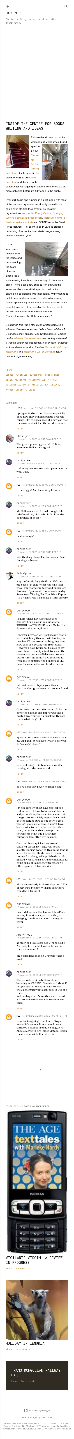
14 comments (28, 1381)
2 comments (22, 1268)
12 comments (23, 1349)
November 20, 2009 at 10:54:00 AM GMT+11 (45, 1015)
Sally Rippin (24, 573)
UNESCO (55, 384)
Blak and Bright (53, 347)
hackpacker (24, 460)
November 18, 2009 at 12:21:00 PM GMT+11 (40, 802)
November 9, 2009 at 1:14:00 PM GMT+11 (43, 530)
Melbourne (20, 379)
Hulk (56, 374)
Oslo (19, 408)
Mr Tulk (52, 379)
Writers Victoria (24, 222)
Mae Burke (46, 1417)
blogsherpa (36, 374)
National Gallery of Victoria (24, 384)
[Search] (66, 5)
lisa (18, 484)
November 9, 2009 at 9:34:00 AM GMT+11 (39, 463)
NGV (46, 384)
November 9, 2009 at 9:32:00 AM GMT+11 (39, 439)
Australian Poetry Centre (37, 213)
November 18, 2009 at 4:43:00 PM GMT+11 (40, 906)
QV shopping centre (53, 307)
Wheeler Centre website (27, 338)
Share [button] (9, 369)
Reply (20, 428)
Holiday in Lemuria (25, 1343)
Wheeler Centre (15, 389)
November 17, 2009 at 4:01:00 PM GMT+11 (43, 732)
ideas (9, 379)
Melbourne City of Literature (40, 351)
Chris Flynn (23, 436)
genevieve (23, 610)
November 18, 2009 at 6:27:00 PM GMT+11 (40, 975)
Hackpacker (16, 13)
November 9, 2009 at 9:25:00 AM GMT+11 (45, 408)
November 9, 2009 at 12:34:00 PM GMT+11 (40, 506)
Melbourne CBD (37, 379)
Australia (21, 374)
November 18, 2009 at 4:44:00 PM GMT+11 (40, 937)
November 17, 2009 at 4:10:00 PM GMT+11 (40, 760)
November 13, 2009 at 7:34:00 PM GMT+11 (40, 680)
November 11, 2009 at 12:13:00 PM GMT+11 (39, 576)
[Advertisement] (37, 75)
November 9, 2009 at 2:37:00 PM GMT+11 (39, 552)
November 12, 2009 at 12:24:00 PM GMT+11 (40, 613)
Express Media (33, 217)
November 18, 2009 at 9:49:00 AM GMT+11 (44, 781)
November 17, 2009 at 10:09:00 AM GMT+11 (40, 704)
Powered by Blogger (39, 1410)
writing (30, 389)
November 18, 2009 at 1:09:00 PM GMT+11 (44, 879)
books (48, 374)
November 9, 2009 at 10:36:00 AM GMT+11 (44, 484)
